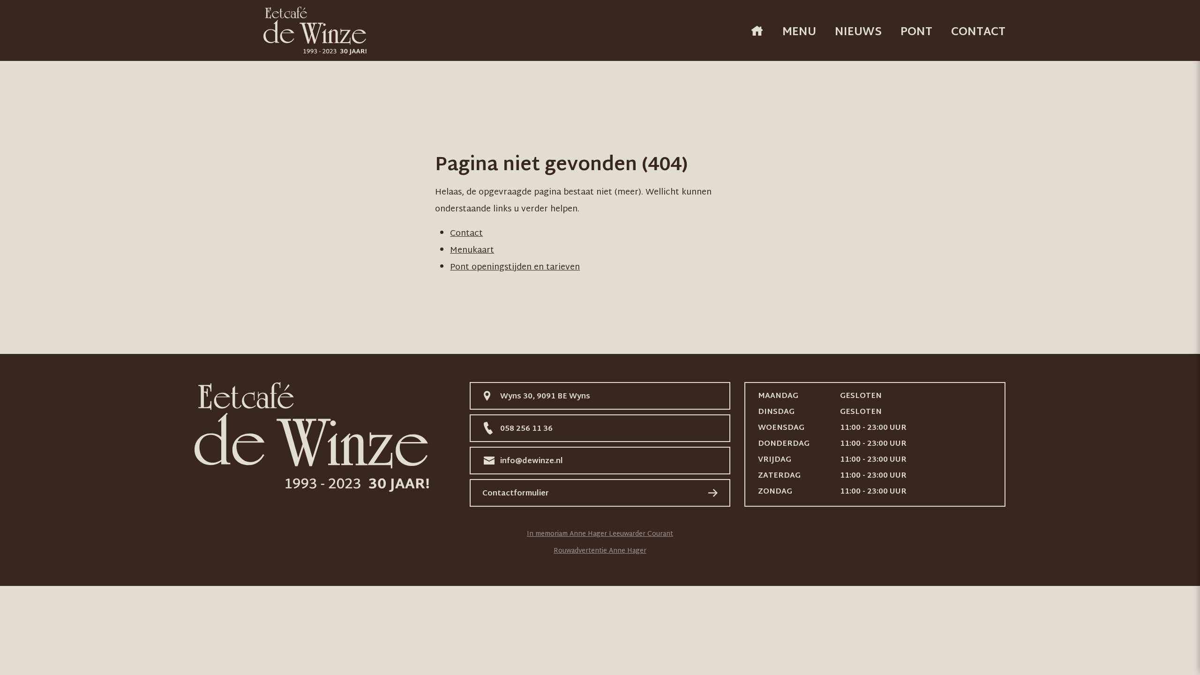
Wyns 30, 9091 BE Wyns (545, 397)
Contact (978, 32)
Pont (916, 32)
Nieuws (858, 32)
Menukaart (472, 250)
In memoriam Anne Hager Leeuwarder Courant (600, 534)
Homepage (757, 31)
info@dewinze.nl (531, 461)
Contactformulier (515, 494)
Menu (799, 32)
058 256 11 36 (526, 429)
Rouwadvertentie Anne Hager (600, 551)
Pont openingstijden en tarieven (515, 267)
